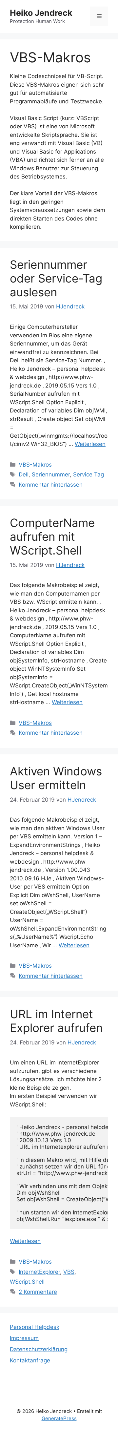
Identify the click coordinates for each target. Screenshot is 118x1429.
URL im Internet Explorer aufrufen (56, 1021)
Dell (24, 474)
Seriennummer (51, 474)
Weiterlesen (90, 444)
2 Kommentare (38, 1292)
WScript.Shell (27, 1281)
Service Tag (88, 474)
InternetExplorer (39, 1272)
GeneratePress (59, 1418)
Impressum (24, 1338)
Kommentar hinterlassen (51, 484)
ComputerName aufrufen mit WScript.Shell (52, 536)
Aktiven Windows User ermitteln (56, 778)
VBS (68, 1272)
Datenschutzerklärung (39, 1349)
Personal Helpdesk (34, 1327)
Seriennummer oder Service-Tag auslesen (56, 278)
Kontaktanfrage (30, 1360)
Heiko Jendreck (41, 13)
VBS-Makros (35, 464)
